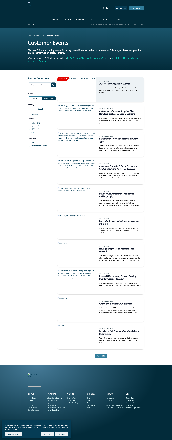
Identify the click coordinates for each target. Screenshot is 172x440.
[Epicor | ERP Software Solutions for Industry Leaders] (34, 8)
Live (32, 143)
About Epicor (32, 398)
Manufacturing (36, 115)
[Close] (68, 422)
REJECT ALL (47, 434)
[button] (42, 133)
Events (127, 25)
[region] (36, 429)
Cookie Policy (21, 427)
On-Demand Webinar (39, 145)
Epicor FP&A (36, 129)
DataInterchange (92, 403)
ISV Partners (71, 400)
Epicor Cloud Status (53, 410)
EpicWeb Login (52, 405)
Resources (32, 25)
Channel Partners (72, 398)
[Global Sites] (106, 8)
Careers (30, 400)
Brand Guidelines (33, 410)
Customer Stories (101, 25)
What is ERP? (110, 400)
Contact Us (121, 8)
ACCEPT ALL (62, 434)
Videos (134, 25)
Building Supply (37, 109)
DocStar (89, 408)
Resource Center (39, 35)
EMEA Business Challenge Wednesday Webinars (88, 58)
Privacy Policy (130, 400)
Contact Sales (32, 408)
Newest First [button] (48, 98)
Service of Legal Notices (133, 408)
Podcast (140, 25)
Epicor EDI (35, 126)
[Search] (53, 84)
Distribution (35, 112)
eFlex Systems (91, 405)
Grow (88, 398)
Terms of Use (130, 398)
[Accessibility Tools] (109, 8)
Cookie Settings (131, 403)
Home (30, 35)
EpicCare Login (52, 400)
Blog (92, 25)
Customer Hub (136, 8)
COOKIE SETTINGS (13, 434)
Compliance (130, 405)
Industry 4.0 (110, 398)
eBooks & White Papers (116, 25)
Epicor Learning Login (54, 403)
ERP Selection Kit (111, 403)
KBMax (89, 400)
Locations (31, 405)
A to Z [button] (35, 98)
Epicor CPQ (35, 123)
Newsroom (31, 403)
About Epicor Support (54, 398)
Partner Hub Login (73, 403)
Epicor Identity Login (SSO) (56, 408)
